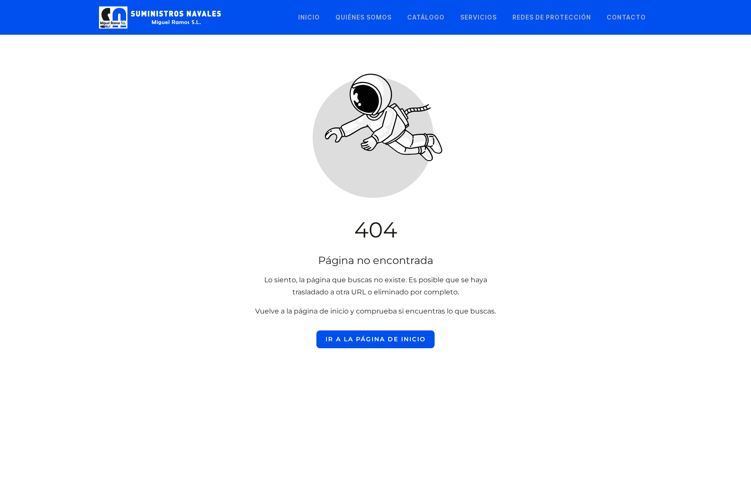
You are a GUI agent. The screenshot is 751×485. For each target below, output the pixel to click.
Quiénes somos (364, 17)
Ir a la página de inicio (376, 339)
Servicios (478, 17)
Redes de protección (551, 17)
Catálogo (426, 17)
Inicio (309, 17)
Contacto (626, 17)
